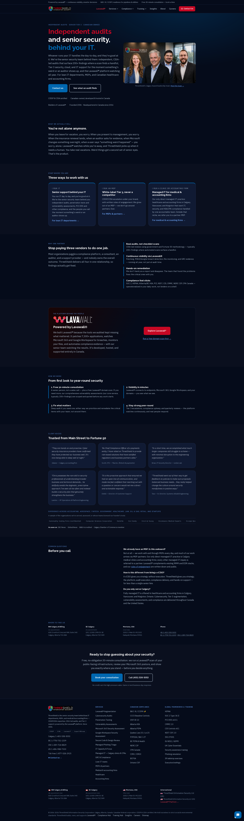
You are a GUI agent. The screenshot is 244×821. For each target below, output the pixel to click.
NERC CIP (134, 745)
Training (140, 8)
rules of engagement (140, 566)
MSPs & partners (102, 766)
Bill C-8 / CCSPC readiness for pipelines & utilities (119, 2)
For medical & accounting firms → (168, 220)
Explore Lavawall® (157, 330)
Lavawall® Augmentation (105, 711)
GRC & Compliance (103, 757)
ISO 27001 (169, 737)
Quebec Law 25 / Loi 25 (139, 733)
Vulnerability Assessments (106, 724)
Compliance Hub (104, 815)
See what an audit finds (85, 88)
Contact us (57, 88)
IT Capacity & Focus (103, 749)
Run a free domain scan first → (157, 338)
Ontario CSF (135, 762)
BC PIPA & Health (137, 741)
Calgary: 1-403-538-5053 (59, 736)
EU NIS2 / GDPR (172, 741)
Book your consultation (107, 677)
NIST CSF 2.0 (170, 733)
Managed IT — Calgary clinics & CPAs (110, 753)
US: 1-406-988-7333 (57, 749)
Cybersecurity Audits (103, 715)
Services (112, 8)
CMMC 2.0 (169, 724)
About (163, 8)
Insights (153, 8)
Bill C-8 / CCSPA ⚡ (138, 711)
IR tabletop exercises (173, 758)
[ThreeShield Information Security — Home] (60, 8)
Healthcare (100, 774)
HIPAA (167, 711)
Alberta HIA (135, 724)
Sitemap (145, 815)
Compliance (127, 8)
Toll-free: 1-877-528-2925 (59, 753)
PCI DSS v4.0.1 (171, 720)
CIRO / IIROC (135, 754)
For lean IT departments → (65, 220)
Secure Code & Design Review (107, 740)
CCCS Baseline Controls (140, 715)
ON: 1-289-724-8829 (185, 635)
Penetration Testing (103, 720)
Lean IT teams (101, 761)
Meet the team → (177, 86)
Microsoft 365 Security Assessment (110, 728)
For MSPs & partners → (113, 214)
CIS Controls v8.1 (172, 728)
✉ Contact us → (55, 757)
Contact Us (188, 8)
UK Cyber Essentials (173, 745)
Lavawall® (100, 8)
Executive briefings (172, 762)
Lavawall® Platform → (169, 802)
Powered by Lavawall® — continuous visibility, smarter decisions (72, 2)
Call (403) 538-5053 (139, 677)
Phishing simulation (173, 754)
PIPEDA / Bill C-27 (138, 737)
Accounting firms (102, 779)
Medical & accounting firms (106, 770)
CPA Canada (135, 750)
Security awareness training (176, 750)
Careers (172, 8)
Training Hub (118, 815)
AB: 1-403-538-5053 (168, 632)
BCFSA (133, 758)
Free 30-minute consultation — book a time (158, 2)
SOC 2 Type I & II (172, 715)
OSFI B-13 (134, 720)
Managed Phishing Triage (105, 744)
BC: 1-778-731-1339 (168, 635)
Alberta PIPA (135, 728)
